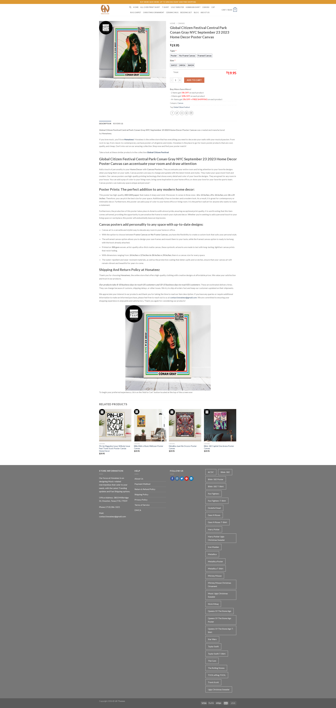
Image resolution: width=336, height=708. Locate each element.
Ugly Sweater (177, 7)
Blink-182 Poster (215, 479)
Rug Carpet (135, 12)
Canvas (205, 7)
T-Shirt (165, 7)
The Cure (212, 660)
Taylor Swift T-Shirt (216, 653)
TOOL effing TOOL (217, 675)
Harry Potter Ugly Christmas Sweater (216, 538)
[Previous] (99, 434)
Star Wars (212, 639)
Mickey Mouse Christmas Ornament (219, 584)
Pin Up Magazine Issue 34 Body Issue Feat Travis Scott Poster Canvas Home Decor (114, 448)
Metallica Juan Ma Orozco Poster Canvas (183, 447)
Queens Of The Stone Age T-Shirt (221, 630)
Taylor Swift (213, 646)
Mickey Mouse (215, 575)
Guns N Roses (214, 515)
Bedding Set (186, 12)
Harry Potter (214, 529)
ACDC (211, 472)
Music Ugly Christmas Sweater (218, 595)
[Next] (236, 434)
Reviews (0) (118, 124)
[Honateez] (112, 10)
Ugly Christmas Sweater (219, 689)
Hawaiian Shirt (193, 7)
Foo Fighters (213, 493)
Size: (172, 60)
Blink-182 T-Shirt (216, 486)
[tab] (105, 123)
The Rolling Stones (216, 668)
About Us (205, 12)
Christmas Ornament (153, 12)
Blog (196, 12)
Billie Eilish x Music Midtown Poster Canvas (148, 447)
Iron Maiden (213, 547)
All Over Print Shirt (150, 7)
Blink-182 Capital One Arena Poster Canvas (219, 447)
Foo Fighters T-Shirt (217, 500)
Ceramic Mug (172, 12)
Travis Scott (213, 682)
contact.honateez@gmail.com (183, 297)
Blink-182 (225, 472)
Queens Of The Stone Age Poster (219, 620)
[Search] (130, 7)
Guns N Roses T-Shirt (217, 522)
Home (135, 7)
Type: (173, 50)
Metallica (212, 554)
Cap (213, 7)
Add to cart (194, 80)
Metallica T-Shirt (215, 568)
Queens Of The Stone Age (219, 611)
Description (105, 124)
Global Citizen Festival (181, 107)
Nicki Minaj (213, 604)
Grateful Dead (214, 508)
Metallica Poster (215, 561)
